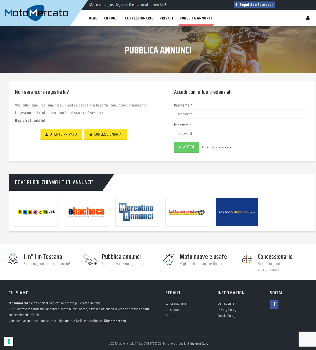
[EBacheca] (86, 212)
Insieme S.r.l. (199, 343)
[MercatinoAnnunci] (136, 212)
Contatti (171, 316)
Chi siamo (172, 309)
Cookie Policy (227, 316)
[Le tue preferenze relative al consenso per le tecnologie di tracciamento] (8, 341)
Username (183, 105)
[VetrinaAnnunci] (237, 212)
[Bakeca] (36, 212)
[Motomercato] (10, 2)
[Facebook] (274, 304)
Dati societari (227, 303)
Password (182, 125)
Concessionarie (175, 303)
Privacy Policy (227, 309)
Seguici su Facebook (256, 4)
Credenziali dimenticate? (217, 147)
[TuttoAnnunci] (186, 212)
